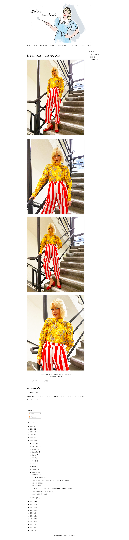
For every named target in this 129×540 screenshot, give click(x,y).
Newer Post (30, 396)
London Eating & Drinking (47, 45)
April (33, 466)
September (35, 452)
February (35, 472)
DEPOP (92, 57)
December (35, 443)
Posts (32, 414)
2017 (32, 507)
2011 (32, 525)
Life (83, 45)
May (33, 464)
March (34, 469)
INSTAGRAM (94, 55)
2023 (32, 432)
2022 (32, 435)
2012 (32, 522)
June (33, 461)
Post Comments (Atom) (42, 400)
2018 (32, 504)
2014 (32, 516)
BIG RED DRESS (37, 483)
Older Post (81, 396)
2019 (32, 501)
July (33, 458)
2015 (32, 513)
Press (89, 45)
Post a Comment (34, 392)
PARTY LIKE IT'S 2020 (39, 494)
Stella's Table (62, 45)
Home (28, 45)
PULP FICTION (37, 486)
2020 (32, 441)
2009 (32, 530)
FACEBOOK (94, 59)
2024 (32, 429)
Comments (33, 417)
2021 (32, 438)
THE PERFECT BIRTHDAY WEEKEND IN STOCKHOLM (50, 480)
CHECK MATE (36, 475)
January (34, 498)
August (34, 455)
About (35, 45)
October (34, 449)
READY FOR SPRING (39, 477)
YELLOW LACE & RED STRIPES (42, 491)
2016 (32, 510)
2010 (32, 527)
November (35, 446)
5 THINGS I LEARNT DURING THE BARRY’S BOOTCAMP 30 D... (53, 488)
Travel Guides (74, 45)
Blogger (72, 535)
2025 (32, 426)
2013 (32, 519)
